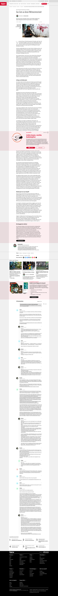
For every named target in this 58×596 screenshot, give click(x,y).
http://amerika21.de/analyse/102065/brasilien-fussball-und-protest (29, 386)
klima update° (11, 573)
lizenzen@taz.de (15, 590)
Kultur (10, 560)
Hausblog (31, 558)
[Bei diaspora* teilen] (32, 257)
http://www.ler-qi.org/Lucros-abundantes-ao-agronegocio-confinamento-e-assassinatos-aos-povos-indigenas (30, 397)
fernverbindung (11, 572)
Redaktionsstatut (35, 589)
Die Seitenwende (32, 559)
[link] (13, 4)
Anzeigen (10, 586)
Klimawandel (21, 564)
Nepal (20, 559)
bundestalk (11, 570)
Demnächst (31, 570)
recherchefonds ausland (43, 560)
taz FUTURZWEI (42, 572)
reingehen (10, 577)
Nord (10, 564)
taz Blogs (41, 571)
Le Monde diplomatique (43, 573)
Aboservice (21, 583)
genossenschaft (42, 558)
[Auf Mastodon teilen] (25, 257)
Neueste (38, 301)
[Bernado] (19, 327)
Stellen (31, 560)
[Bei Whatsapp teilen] (30, 257)
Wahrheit (10, 565)
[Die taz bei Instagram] (48, 552)
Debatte (18, 6)
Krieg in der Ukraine (22, 560)
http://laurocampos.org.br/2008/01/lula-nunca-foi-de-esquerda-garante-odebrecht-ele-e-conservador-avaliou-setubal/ (31, 505)
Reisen (10, 582)
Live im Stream (32, 573)
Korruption (21, 6)
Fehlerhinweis (26, 255)
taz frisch (21, 572)
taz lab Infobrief (22, 574)
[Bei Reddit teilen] (34, 257)
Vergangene (31, 574)
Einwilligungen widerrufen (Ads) (34, 592)
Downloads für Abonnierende (24, 586)
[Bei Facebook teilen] (29, 257)
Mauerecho (11, 574)
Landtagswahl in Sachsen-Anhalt (23, 558)
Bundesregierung (22, 563)
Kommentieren (22, 255)
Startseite (10, 6)
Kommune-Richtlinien (41, 589)
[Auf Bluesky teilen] (27, 257)
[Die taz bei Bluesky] (46, 552)
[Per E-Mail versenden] (23, 257)
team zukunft (21, 570)
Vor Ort (31, 572)
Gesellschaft (14, 6)
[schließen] (48, 132)
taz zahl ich (41, 559)
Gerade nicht (45, 132)
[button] (48, 4)
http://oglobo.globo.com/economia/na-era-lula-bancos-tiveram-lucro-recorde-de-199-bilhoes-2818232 (30, 396)
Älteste (41, 301)
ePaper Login (21, 584)
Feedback (21, 582)
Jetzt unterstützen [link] (20, 240)
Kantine (10, 583)
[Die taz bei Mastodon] (44, 552)
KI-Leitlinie (46, 589)
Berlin (10, 563)
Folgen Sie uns (41, 552)
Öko (10, 558)
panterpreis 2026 (42, 563)
